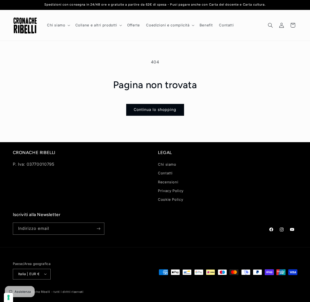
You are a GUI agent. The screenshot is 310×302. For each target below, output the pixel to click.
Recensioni (168, 182)
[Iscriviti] (98, 228)
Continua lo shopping (155, 109)
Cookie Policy (170, 199)
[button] (58, 25)
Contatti (165, 173)
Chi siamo (167, 164)
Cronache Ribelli (38, 292)
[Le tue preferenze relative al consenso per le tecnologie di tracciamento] (8, 297)
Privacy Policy (171, 191)
